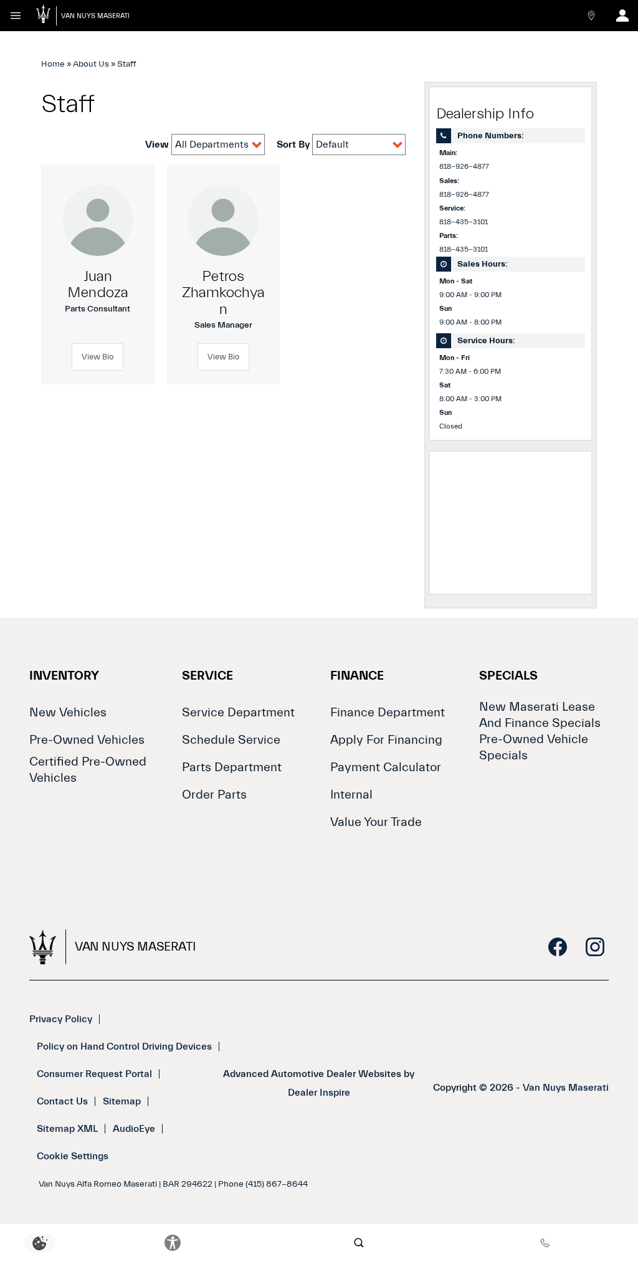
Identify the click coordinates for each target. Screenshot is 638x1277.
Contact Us (62, 1101)
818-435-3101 (463, 222)
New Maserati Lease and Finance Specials (540, 715)
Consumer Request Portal (94, 1074)
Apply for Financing (386, 740)
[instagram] (595, 947)
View (158, 144)
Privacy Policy (60, 1019)
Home (53, 64)
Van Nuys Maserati (566, 1087)
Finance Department (387, 712)
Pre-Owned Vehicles (87, 740)
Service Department (238, 712)
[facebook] (557, 947)
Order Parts (214, 794)
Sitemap (122, 1101)
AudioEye (134, 1128)
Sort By (294, 144)
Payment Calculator (385, 767)
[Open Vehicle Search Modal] (359, 1242)
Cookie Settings (72, 1156)
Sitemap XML (67, 1128)
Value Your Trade (376, 822)
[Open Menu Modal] (15, 15)
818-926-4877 (464, 167)
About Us (91, 64)
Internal (351, 794)
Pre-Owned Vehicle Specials (533, 747)
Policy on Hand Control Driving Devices (124, 1046)
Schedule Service (231, 740)
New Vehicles (68, 712)
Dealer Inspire (319, 1092)
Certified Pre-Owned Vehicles (87, 769)
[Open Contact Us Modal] (591, 15)
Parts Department (232, 767)
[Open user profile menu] (622, 15)
